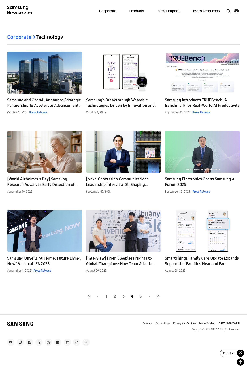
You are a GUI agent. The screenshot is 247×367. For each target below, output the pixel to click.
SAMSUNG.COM (228, 323)
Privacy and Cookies (184, 323)
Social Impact (169, 11)
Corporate (107, 11)
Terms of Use (163, 323)
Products (136, 11)
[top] (240, 362)
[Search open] (228, 11)
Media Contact (207, 323)
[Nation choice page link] (236, 11)
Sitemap (147, 323)
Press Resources (206, 11)
